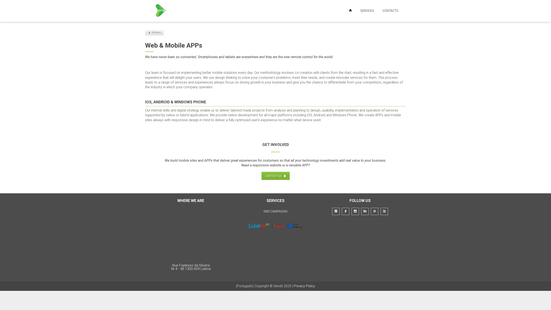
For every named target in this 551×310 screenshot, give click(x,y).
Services (156, 32)
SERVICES (367, 10)
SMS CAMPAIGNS (275, 211)
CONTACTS (390, 10)
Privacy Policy (304, 286)
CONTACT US (273, 175)
